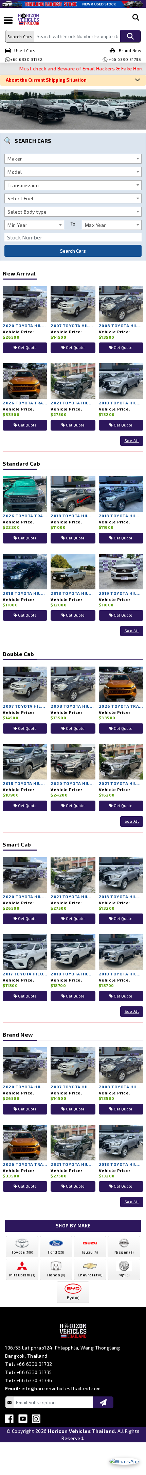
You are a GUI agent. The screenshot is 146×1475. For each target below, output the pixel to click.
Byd (73, 1297)
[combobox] (73, 159)
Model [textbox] (14, 172)
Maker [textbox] (14, 159)
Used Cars (25, 50)
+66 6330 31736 (34, 1380)
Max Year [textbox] (95, 225)
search (135, 23)
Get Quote (27, 347)
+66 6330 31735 (124, 59)
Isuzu (90, 1252)
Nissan (124, 1252)
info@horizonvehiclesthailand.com (61, 1388)
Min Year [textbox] (17, 225)
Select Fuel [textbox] (20, 198)
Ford (56, 1252)
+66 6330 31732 (26, 59)
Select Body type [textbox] (27, 212)
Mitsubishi (22, 1274)
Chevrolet (90, 1274)
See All (132, 440)
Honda (56, 1274)
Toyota (22, 1252)
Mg (124, 1274)
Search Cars (73, 251)
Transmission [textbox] (23, 185)
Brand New (130, 50)
